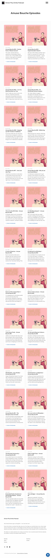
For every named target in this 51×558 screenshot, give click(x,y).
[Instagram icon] (4, 547)
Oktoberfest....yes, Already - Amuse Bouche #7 (13, 373)
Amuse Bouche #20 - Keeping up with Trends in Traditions (14, 130)
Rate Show (28, 538)
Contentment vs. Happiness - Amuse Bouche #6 (36, 373)
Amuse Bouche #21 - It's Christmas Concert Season (35, 90)
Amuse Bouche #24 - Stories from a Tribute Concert (13, 50)
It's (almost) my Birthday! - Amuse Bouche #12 (35, 252)
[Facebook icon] (7, 547)
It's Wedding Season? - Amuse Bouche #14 (36, 211)
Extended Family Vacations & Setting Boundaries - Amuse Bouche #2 (13, 495)
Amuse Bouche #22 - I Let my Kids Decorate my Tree (14, 90)
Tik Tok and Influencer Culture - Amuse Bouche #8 (36, 333)
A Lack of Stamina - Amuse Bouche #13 (13, 252)
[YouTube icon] (9, 547)
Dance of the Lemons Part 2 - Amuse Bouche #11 (13, 292)
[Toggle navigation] (47, 3)
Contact (27, 540)
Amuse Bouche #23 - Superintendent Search (34, 50)
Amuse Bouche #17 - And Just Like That (14, 171)
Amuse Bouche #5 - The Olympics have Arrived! (12, 413)
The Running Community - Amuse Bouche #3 (13, 454)
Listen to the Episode (11, 61)
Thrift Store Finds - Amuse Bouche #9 (13, 333)
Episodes (5, 538)
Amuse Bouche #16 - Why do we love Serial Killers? (36, 171)
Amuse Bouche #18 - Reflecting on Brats (36, 130)
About (5, 540)
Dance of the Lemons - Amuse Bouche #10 (36, 292)
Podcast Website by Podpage (22, 553)
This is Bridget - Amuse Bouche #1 (36, 494)
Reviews (5, 542)
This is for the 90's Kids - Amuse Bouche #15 (14, 211)
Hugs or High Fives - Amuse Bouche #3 (35, 454)
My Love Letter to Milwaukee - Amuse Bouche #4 (36, 413)
